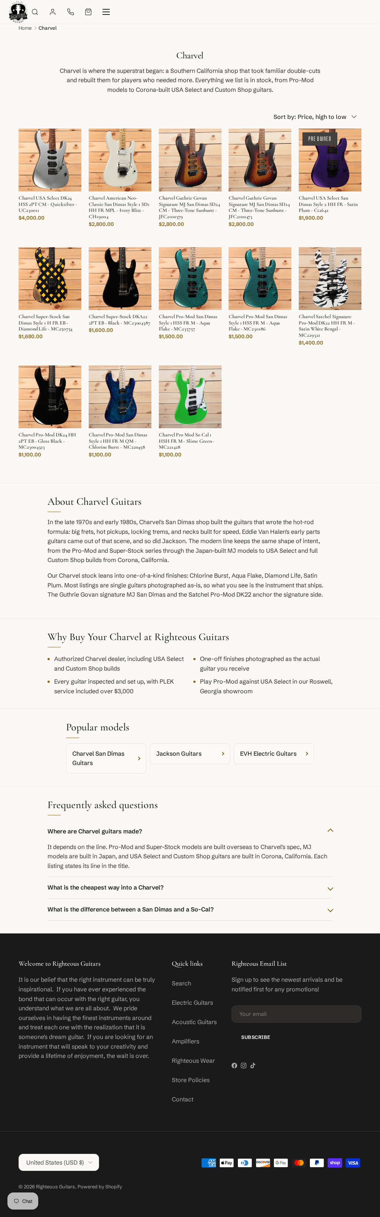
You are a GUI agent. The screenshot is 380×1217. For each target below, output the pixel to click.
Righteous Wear (193, 1060)
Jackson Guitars (179, 753)
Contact (182, 1099)
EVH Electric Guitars (268, 753)
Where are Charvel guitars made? (95, 831)
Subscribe (256, 1037)
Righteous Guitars (55, 1186)
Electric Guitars (192, 1002)
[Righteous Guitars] (18, 12)
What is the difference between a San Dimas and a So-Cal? (131, 909)
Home (25, 28)
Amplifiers (185, 1041)
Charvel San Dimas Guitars (98, 758)
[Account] (52, 11)
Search (181, 983)
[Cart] (88, 11)
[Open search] (34, 11)
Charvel (48, 28)
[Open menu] (106, 11)
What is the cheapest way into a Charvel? (106, 887)
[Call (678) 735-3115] (70, 11)
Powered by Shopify (100, 1186)
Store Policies (191, 1080)
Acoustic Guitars (194, 1022)
